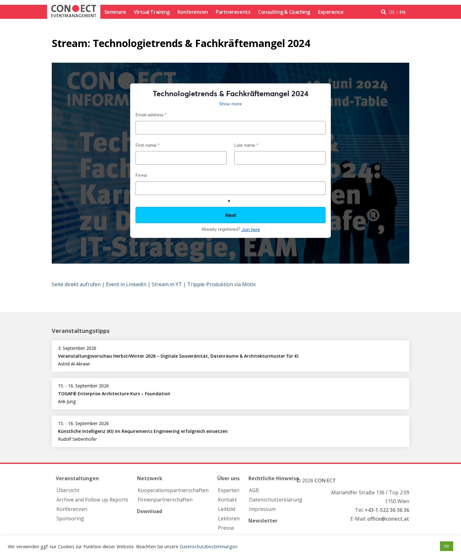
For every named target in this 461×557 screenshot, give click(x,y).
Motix (249, 284)
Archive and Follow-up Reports (92, 499)
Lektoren (229, 518)
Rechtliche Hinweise (273, 478)
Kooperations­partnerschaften (173, 490)
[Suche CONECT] (384, 11)
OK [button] (446, 546)
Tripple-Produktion (210, 284)
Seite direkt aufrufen (76, 284)
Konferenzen (193, 11)
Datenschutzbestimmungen (208, 546)
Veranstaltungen (77, 478)
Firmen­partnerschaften (165, 499)
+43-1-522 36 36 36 (387, 510)
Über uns (228, 478)
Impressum (262, 509)
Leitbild (226, 509)
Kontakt (227, 499)
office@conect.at (388, 518)
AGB (254, 490)
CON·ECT (325, 480)
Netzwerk (149, 478)
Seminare (115, 11)
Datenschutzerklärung (275, 499)
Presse (226, 527)
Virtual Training (152, 11)
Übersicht (67, 490)
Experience (331, 11)
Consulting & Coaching (284, 11)
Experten (228, 490)
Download (149, 511)
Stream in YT (167, 284)
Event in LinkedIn (126, 284)
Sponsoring (70, 518)
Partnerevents (233, 11)
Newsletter (263, 520)
